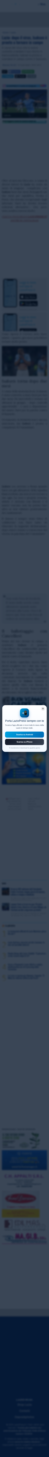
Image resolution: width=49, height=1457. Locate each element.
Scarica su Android (24, 734)
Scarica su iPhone (24, 742)
